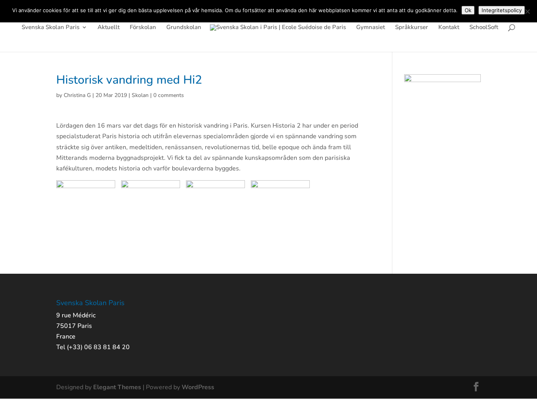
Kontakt (448, 27)
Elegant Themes (117, 387)
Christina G (77, 95)
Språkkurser (411, 27)
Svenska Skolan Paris (50, 27)
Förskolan (143, 27)
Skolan (140, 95)
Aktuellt (108, 27)
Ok (468, 10)
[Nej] (527, 11)
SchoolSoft (483, 27)
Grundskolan (183, 27)
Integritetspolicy (502, 10)
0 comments (168, 95)
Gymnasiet (370, 27)
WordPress (198, 387)
